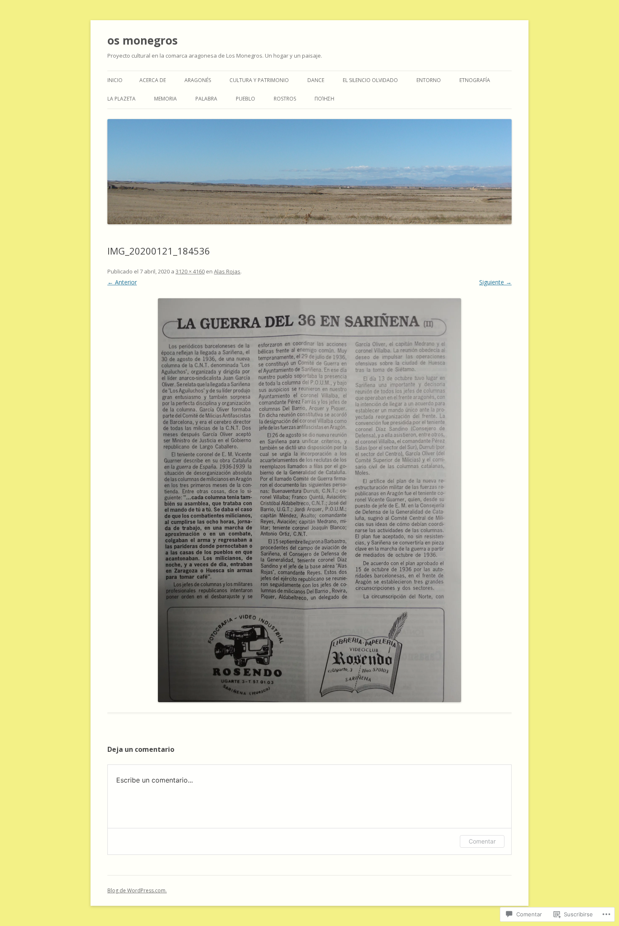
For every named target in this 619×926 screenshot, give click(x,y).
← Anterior (122, 282)
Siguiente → (495, 282)
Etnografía (474, 80)
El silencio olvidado (370, 80)
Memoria (165, 98)
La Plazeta (121, 98)
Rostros (285, 98)
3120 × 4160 (190, 271)
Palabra (206, 98)
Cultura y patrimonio (259, 80)
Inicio (115, 80)
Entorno (428, 80)
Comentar (482, 841)
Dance (315, 80)
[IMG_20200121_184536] (309, 500)
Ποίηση (324, 98)
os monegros (142, 40)
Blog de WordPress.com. (137, 890)
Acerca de (152, 80)
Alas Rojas (227, 271)
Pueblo (245, 98)
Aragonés (197, 80)
